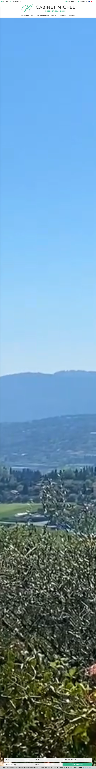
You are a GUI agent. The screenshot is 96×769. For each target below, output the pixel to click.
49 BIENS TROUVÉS (77, 765)
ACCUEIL (5, 2)
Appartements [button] (24, 16)
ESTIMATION (83, 1)
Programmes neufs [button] (43, 16)
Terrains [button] (53, 16)
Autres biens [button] (62, 16)
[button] (91, 2)
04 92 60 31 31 (16, 2)
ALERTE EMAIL (71, 1)
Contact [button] (72, 16)
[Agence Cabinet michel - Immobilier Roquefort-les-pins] (48, 8)
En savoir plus (87, 767)
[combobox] (18, 760)
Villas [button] (33, 16)
